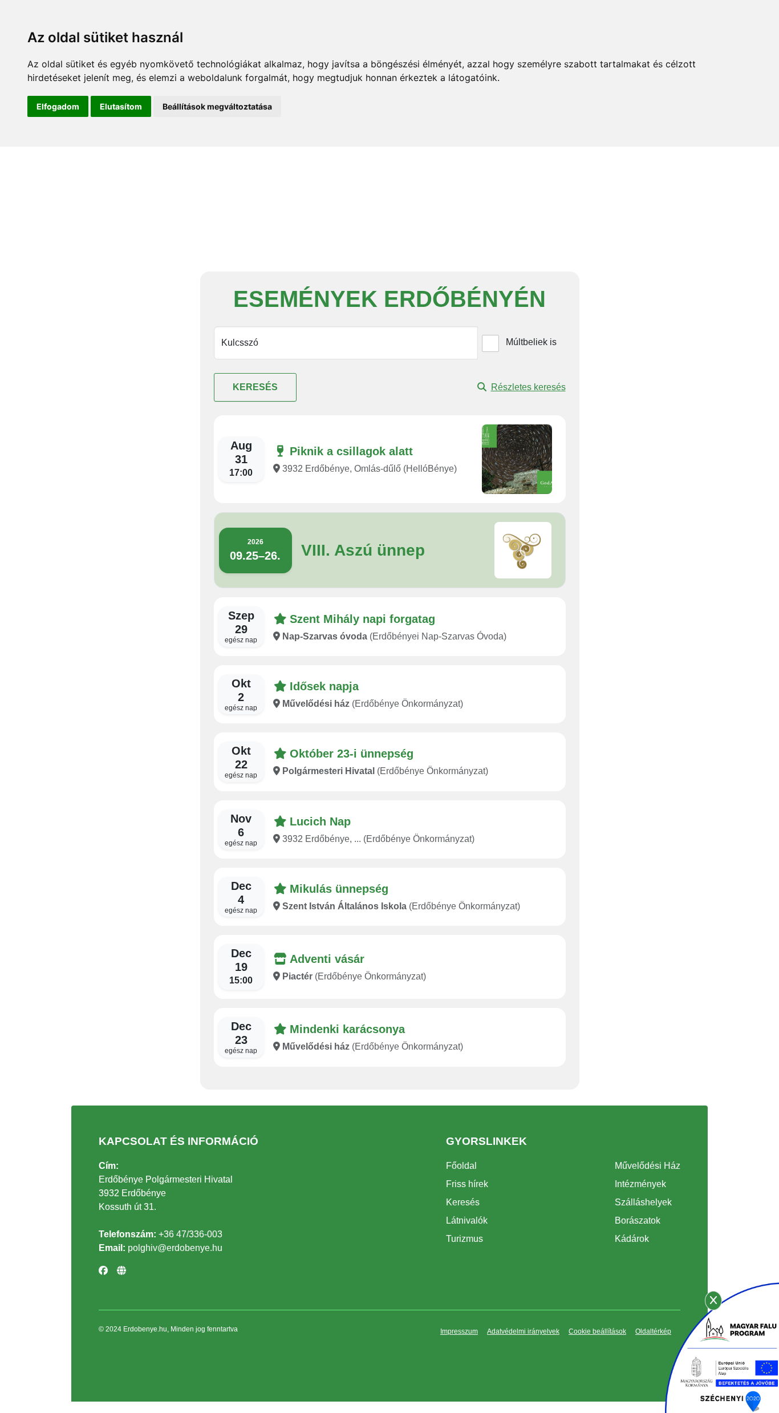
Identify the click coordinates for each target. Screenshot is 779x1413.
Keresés (255, 387)
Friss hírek (467, 1184)
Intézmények (640, 1184)
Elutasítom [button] (121, 106)
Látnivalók (467, 1220)
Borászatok (637, 1220)
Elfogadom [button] (57, 106)
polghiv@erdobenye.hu (175, 1248)
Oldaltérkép (653, 1331)
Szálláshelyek (643, 1202)
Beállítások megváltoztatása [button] (217, 106)
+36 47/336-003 (190, 1234)
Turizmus (464, 1239)
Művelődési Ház (647, 1166)
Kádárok (632, 1239)
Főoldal (461, 1166)
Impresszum (459, 1331)
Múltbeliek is (531, 342)
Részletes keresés (528, 387)
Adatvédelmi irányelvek (523, 1331)
